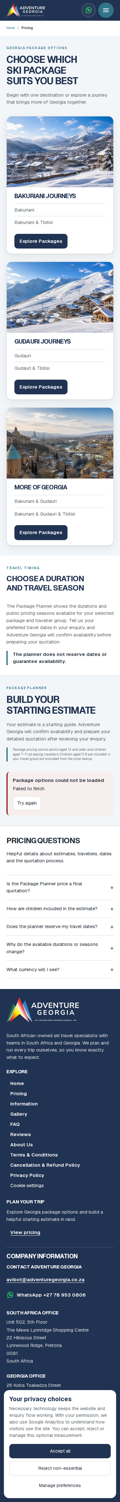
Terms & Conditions (34, 1155)
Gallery (18, 1114)
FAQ (15, 1124)
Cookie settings (27, 1185)
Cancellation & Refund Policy (45, 1165)
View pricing (25, 1232)
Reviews (20, 1134)
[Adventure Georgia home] (44, 1009)
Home (10, 28)
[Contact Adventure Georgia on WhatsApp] (89, 10)
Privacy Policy (27, 1175)
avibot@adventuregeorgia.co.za (45, 1279)
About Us (21, 1144)
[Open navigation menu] (106, 10)
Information (24, 1104)
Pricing (18, 1093)
